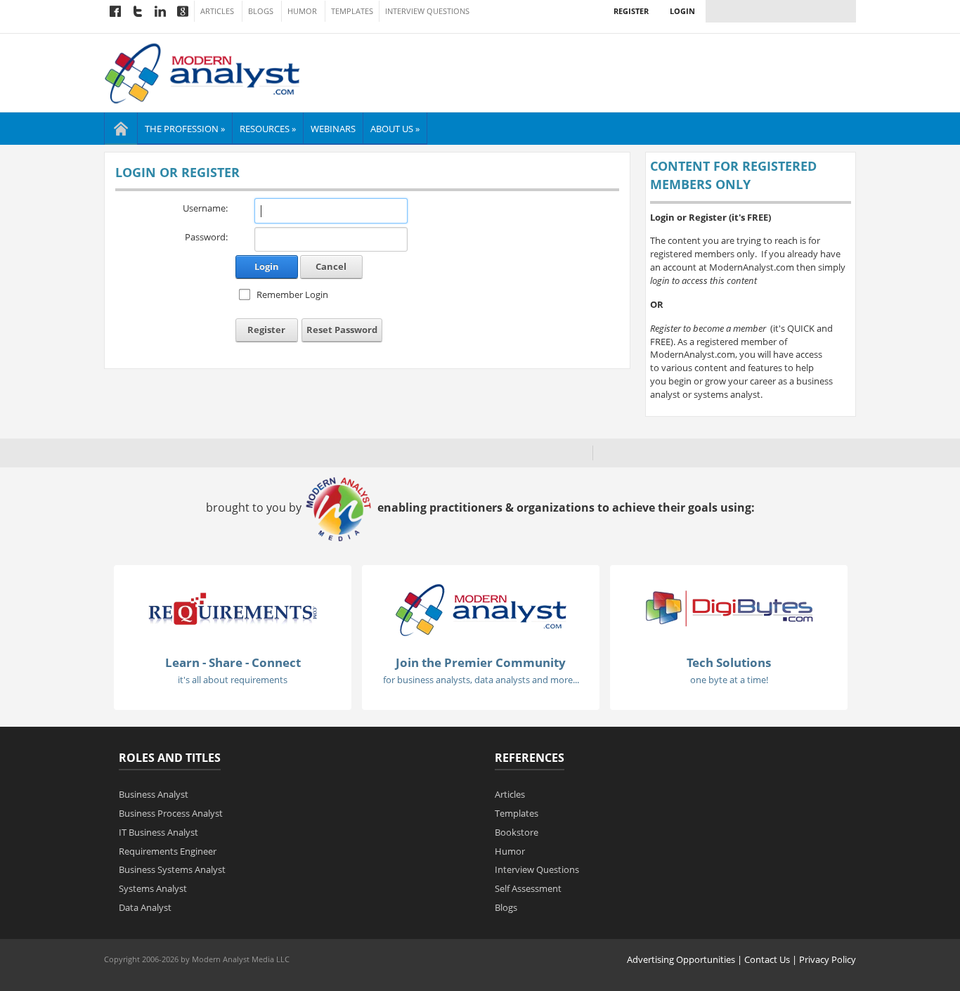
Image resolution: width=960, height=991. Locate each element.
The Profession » (185, 128)
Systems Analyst (153, 888)
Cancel (331, 266)
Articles (217, 11)
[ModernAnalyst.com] (481, 608)
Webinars (333, 128)
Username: (205, 208)
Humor (302, 11)
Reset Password (341, 329)
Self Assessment (528, 888)
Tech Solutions (729, 662)
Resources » (268, 128)
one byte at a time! (729, 679)
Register (631, 11)
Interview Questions (427, 11)
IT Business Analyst (158, 832)
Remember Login (292, 294)
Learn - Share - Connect (233, 662)
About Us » (395, 128)
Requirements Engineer (167, 851)
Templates (352, 11)
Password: (206, 237)
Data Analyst (145, 907)
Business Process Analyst (171, 813)
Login (682, 11)
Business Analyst (153, 794)
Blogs (260, 11)
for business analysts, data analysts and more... (481, 679)
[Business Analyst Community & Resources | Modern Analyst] (202, 71)
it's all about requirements (232, 679)
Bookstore (516, 832)
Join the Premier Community (481, 662)
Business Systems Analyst (172, 869)
